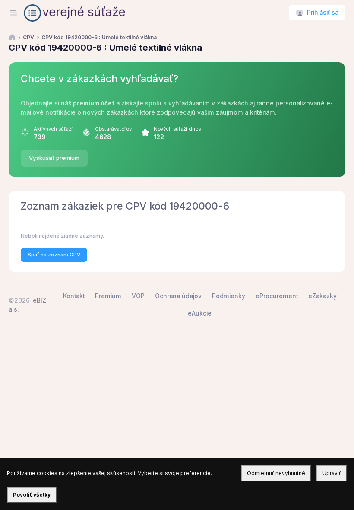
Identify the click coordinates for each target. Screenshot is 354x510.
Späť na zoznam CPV (54, 255)
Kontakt (74, 296)
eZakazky (322, 296)
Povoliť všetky (32, 494)
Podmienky (228, 296)
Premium (108, 296)
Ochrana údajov (178, 296)
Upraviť (331, 473)
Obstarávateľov (113, 129)
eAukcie (200, 313)
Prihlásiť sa (322, 12)
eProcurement (277, 296)
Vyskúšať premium (54, 157)
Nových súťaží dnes (177, 129)
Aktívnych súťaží (53, 129)
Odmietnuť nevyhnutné (276, 473)
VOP (138, 296)
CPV (28, 37)
